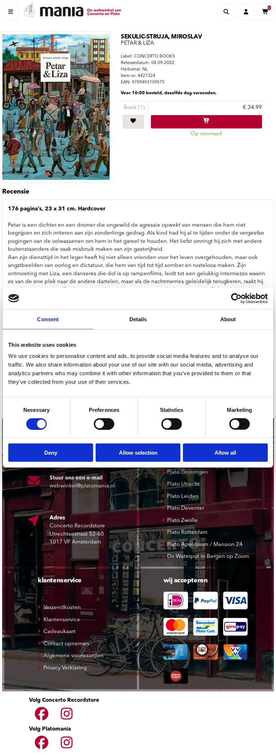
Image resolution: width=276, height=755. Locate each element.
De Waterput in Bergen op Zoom (208, 556)
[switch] (104, 423)
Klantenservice (61, 620)
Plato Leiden (183, 496)
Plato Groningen (187, 472)
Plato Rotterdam (187, 532)
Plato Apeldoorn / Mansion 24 (205, 544)
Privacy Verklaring (65, 668)
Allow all (225, 453)
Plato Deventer (185, 508)
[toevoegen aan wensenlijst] (133, 122)
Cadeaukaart (59, 632)
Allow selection (138, 453)
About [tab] (228, 319)
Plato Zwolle (182, 520)
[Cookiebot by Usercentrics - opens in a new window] (236, 298)
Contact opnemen (66, 644)
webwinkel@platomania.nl (82, 486)
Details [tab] (138, 319)
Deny (50, 453)
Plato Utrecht (183, 484)
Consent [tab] (48, 319)
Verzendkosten (62, 607)
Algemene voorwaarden (73, 656)
